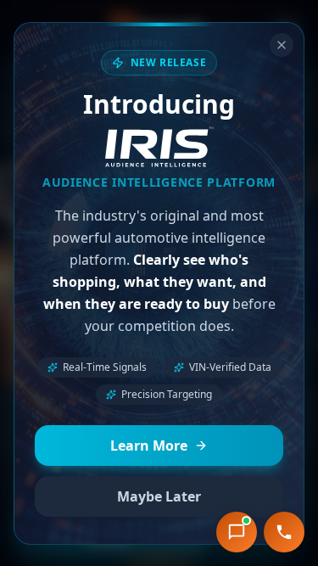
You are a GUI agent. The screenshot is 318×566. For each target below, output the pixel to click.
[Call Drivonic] (284, 532)
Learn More (148, 445)
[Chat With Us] (236, 532)
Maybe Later (159, 496)
